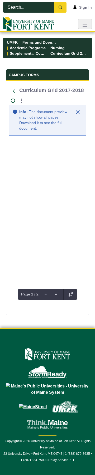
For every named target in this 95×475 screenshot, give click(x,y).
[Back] (14, 91)
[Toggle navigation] (85, 24)
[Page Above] (45, 294)
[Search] (60, 7)
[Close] (78, 112)
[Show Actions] (21, 100)
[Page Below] (56, 294)
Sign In (85, 7)
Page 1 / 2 (30, 294)
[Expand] (70, 294)
